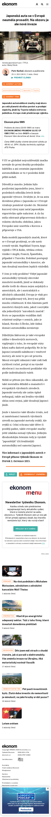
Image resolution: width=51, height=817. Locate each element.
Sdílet (12, 474)
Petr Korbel (18, 71)
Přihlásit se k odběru (25, 529)
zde (42, 136)
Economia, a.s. (25, 750)
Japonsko (27, 90)
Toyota (36, 90)
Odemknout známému (34, 474)
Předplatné (6, 770)
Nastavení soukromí (9, 785)
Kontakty (5, 765)
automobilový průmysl (11, 90)
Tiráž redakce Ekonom (10, 768)
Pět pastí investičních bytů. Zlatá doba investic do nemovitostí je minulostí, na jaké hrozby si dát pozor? (25, 693)
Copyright (6, 750)
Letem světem (10, 723)
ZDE (43, 543)
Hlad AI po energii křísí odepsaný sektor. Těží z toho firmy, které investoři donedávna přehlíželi (25, 620)
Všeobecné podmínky (10, 779)
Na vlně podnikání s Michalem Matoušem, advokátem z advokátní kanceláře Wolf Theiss (24, 585)
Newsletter (6, 777)
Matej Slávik (12, 65)
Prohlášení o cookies (10, 783)
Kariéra (5, 774)
